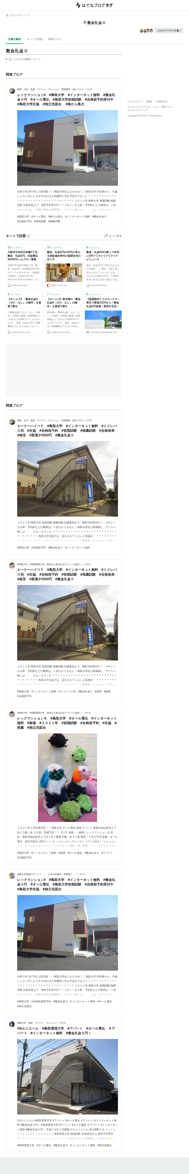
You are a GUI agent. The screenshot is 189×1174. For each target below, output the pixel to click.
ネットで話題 (34, 39)
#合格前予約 (24, 221)
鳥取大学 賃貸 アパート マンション (37, 1022)
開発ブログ (167, 106)
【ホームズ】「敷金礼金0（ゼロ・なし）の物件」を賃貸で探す (24, 302)
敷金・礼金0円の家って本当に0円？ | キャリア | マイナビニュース (102, 255)
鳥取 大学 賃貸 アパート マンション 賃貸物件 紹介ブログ (50, 89)
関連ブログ (54, 39)
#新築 (62, 852)
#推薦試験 (54, 221)
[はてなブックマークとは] (28, 236)
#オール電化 (38, 216)
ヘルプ (156, 106)
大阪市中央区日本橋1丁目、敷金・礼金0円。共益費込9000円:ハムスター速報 (24, 255)
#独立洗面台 (24, 1006)
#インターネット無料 (77, 216)
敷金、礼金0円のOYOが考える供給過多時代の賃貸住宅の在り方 (64, 255)
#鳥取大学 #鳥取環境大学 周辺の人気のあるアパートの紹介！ (49, 564)
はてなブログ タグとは (139, 106)
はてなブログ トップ (19, 15)
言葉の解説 (14, 39)
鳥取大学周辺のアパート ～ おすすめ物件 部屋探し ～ (47, 874)
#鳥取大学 (23, 216)
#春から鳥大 (55, 216)
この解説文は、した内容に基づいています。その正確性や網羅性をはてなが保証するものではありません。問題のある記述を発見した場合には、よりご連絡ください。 (23, 59)
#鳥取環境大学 (25, 1145)
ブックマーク (15, 247)
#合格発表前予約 (41, 1001)
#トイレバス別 (67, 691)
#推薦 (107, 691)
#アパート (107, 852)
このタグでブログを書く (169, 30)
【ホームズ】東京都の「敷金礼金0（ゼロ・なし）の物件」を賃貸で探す (64, 302)
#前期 (98, 691)
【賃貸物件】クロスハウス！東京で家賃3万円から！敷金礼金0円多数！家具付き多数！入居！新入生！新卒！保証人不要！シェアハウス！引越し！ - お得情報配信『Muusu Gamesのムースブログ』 (103, 302)
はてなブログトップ (138, 110)
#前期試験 (40, 221)
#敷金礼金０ (99, 216)
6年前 (89, 89)
